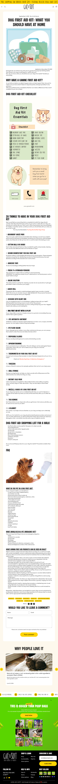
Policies (33, 775)
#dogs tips (33, 598)
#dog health (19, 598)
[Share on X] (31, 604)
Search (23, 772)
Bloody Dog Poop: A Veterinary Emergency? (32, 359)
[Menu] (1, 7)
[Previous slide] (1, 669)
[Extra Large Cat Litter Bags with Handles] (53, 773)
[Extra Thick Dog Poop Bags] (41, 773)
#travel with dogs (29, 600)
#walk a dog (38, 600)
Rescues (33, 756)
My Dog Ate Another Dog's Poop (36, 230)
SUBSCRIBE (48, 764)
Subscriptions (25, 761)
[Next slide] (56, 669)
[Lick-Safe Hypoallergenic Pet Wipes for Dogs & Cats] (45, 773)
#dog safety (26, 598)
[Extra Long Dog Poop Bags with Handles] (49, 773)
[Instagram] (6, 778)
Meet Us (33, 759)
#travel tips (20, 600)
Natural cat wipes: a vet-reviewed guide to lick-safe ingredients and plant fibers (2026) (28, 674)
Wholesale (34, 772)
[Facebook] (4, 778)
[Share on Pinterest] (34, 604)
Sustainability (25, 759)
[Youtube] (9, 778)
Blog (32, 777)
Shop (22, 756)
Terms (23, 775)
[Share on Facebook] (29, 604)
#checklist (11, 598)
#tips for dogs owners (43, 598)
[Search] (4, 6)
